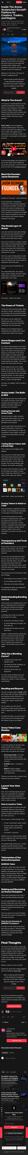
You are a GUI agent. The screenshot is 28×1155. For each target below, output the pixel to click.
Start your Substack (10, 1148)
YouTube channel (20, 167)
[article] (14, 1082)
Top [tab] (3, 1072)
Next (23, 1022)
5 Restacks (18, 1011)
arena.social (21, 969)
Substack (6, 1151)
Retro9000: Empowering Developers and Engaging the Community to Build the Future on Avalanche (10, 1078)
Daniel (8, 1087)
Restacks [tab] (11, 1052)
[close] (23, 1106)
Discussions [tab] (13, 1072)
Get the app (22, 1148)
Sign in (24, 2)
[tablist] (8, 1052)
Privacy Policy (19, 1139)
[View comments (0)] (8, 34)
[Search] (25, 1072)
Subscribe (19, 2)
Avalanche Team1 (11, 27)
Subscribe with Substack (15, 1133)
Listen (24, 29)
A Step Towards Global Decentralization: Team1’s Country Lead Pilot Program (10, 1094)
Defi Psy (9, 1031)
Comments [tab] (5, 1052)
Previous (6, 1022)
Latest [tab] (7, 1072)
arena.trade (17, 971)
